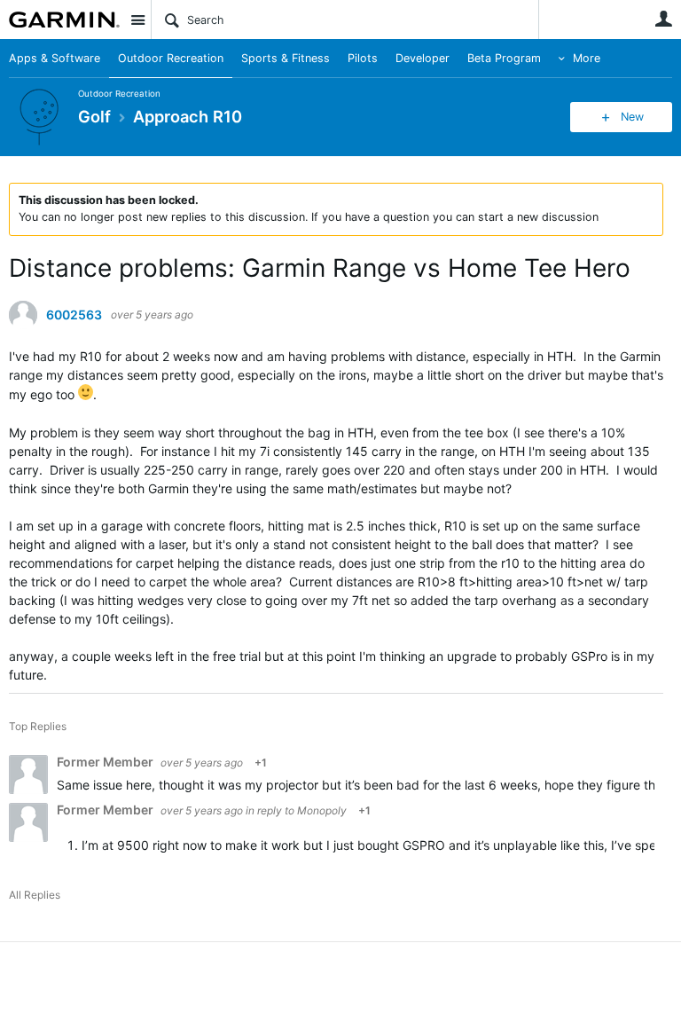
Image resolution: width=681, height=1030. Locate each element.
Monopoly (322, 810)
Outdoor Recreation (170, 58)
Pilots (363, 58)
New (632, 116)
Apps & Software (54, 58)
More (586, 58)
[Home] (64, 20)
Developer (422, 58)
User (663, 19)
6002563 (74, 315)
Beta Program (504, 58)
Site (137, 19)
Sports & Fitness (285, 58)
